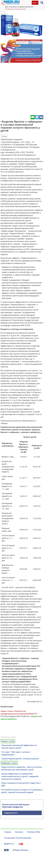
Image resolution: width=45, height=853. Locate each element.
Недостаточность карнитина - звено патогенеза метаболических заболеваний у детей (21, 768)
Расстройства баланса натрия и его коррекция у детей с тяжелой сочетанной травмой (22, 791)
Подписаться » (11, 812)
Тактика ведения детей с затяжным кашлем (20, 758)
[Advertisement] (22, 90)
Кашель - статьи (8, 741)
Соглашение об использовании (15, 9)
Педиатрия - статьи (9, 763)
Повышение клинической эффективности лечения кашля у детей (19, 746)
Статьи (4, 136)
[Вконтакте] (41, 118)
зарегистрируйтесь (9, 718)
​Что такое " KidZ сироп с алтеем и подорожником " (15, 753)
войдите (34, 716)
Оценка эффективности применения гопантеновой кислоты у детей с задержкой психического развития (19, 776)
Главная (7, 832)
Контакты (19, 832)
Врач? (35, 2)
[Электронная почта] (32, 118)
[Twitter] (37, 118)
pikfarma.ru (4, 14)
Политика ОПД (33, 832)
